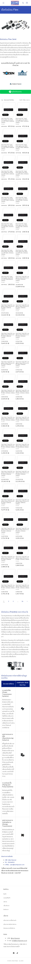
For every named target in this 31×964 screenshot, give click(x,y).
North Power (15, 961)
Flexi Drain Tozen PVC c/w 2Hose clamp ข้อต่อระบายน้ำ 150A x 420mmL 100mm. (8, 530)
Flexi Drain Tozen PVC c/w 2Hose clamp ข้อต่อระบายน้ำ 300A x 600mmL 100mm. (22, 473)
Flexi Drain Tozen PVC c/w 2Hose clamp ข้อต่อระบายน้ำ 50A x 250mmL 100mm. (23, 587)
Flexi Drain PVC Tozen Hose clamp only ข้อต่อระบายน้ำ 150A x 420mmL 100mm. (7, 173)
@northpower (15, 938)
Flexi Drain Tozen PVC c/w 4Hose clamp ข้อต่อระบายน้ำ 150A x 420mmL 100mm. (22, 335)
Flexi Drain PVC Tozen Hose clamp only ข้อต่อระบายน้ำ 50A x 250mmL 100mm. (22, 226)
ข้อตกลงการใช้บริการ (9, 928)
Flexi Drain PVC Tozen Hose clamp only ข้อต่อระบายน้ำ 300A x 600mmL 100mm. (22, 120)
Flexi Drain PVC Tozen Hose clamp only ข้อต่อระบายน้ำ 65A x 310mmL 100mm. (7, 226)
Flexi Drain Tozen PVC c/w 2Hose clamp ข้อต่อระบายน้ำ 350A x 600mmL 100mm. (8, 473)
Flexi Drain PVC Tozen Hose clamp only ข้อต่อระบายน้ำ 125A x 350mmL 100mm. (22, 173)
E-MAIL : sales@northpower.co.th (14, 865)
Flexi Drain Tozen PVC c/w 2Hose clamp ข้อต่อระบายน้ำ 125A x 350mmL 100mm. (22, 530)
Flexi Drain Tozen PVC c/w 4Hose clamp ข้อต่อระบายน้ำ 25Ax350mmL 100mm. (22, 446)
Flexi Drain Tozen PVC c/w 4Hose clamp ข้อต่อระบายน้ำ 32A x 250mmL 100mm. (8, 446)
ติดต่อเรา (6, 910)
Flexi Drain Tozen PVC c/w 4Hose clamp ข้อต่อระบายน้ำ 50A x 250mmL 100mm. (8, 419)
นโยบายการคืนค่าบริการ (9, 924)
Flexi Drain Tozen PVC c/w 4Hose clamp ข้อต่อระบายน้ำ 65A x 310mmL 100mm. (23, 392)
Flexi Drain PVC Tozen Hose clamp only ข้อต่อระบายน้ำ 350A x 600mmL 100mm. (7, 120)
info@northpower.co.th (19, 941)
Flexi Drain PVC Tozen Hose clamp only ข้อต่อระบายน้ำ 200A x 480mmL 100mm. (22, 147)
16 (22, 601)
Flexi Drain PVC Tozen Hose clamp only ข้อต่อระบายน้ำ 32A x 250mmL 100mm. (22, 252)
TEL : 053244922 (10, 862)
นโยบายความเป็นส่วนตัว (9, 920)
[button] (3, 3)
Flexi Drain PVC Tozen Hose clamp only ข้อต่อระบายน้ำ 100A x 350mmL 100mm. (7, 199)
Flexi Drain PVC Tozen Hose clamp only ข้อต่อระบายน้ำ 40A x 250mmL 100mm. (7, 252)
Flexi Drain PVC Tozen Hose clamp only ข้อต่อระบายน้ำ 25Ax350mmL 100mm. (7, 278)
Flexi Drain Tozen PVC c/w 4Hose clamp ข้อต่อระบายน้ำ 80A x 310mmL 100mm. (8, 392)
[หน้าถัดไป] (27, 601)
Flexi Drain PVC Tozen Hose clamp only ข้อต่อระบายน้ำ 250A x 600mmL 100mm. (7, 147)
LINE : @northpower (10, 860)
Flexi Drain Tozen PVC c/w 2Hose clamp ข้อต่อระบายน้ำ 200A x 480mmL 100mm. (22, 502)
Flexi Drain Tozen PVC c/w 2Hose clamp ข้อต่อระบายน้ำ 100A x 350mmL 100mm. (8, 558)
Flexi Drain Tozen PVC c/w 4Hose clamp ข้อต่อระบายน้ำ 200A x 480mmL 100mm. (8, 335)
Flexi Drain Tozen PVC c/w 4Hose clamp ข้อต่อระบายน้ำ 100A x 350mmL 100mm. (22, 364)
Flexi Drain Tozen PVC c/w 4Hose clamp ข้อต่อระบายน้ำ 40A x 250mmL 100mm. (23, 419)
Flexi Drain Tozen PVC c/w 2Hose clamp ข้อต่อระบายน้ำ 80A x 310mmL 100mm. (23, 558)
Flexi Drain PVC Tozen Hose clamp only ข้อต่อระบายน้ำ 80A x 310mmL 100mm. (22, 199)
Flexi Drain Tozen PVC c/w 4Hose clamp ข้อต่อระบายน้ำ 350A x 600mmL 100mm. (22, 278)
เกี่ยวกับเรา (6, 906)
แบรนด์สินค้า (6, 898)
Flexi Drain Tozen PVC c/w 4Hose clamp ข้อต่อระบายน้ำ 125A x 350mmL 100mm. (8, 364)
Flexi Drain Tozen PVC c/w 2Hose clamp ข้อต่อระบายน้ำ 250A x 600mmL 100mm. (8, 502)
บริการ (5, 902)
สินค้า (4, 894)
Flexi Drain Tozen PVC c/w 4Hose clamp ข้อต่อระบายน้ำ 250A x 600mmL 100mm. (22, 307)
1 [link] (3, 601)
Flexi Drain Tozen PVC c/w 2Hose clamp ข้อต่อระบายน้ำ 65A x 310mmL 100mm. (8, 587)
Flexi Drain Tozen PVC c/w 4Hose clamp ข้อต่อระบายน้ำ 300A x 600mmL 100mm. (8, 307)
